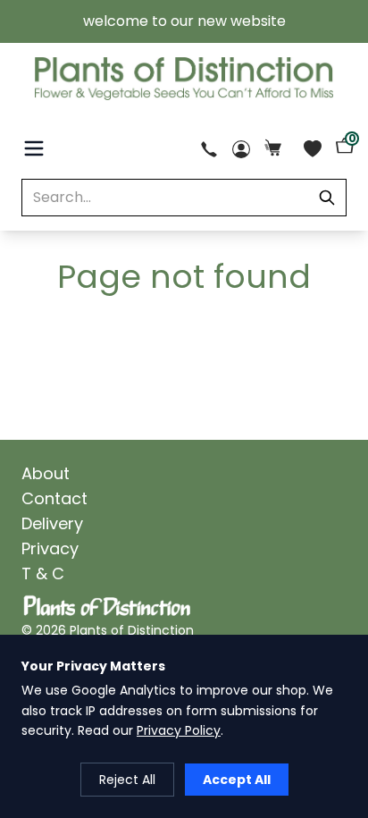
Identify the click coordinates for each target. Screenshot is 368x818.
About (45, 473)
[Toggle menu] (34, 148)
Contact (54, 498)
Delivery (52, 523)
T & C (42, 573)
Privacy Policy (179, 730)
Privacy (50, 548)
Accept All (237, 779)
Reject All (127, 779)
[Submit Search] (327, 197)
